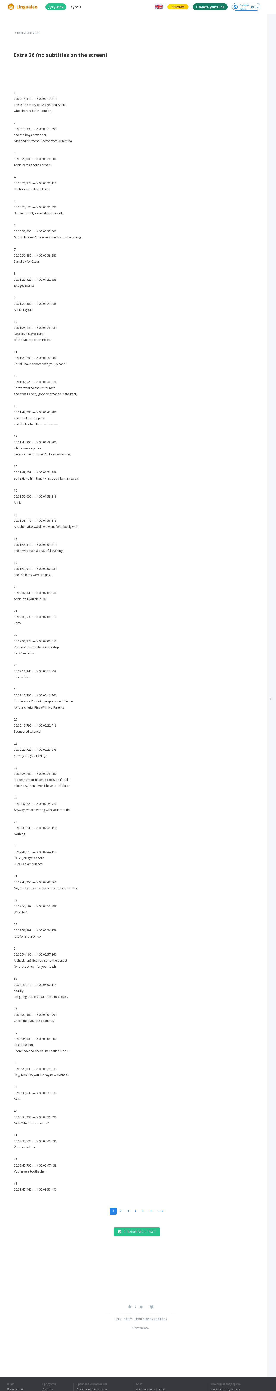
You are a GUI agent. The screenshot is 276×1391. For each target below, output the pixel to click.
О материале (140, 1327)
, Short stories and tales (150, 1319)
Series (128, 1319)
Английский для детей (150, 1389)
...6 (150, 1211)
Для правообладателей (92, 1389)
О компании (15, 1389)
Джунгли (48, 1389)
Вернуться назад (28, 33)
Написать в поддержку (225, 1389)
